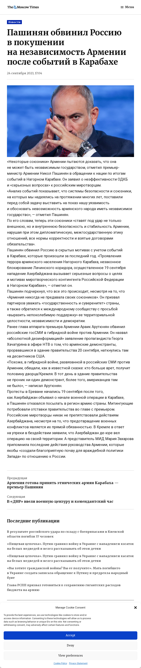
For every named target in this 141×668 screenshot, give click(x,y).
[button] (135, 607)
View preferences (70, 655)
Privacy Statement (78, 663)
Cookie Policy (60, 663)
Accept (70, 635)
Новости (14, 22)
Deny (70, 645)
